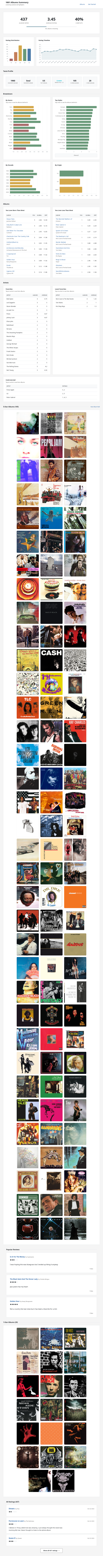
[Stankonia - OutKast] (28, 802)
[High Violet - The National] (28, 1158)
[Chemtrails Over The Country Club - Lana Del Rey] (51, 921)
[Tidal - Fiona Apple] (28, 447)
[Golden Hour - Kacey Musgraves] (28, 968)
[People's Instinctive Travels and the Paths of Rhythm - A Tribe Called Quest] (51, 423)
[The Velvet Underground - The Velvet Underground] (75, 1087)
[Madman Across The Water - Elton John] (28, 1039)
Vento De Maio (60, 254)
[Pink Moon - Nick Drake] (51, 873)
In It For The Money (17, 1257)
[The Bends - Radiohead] (28, 992)
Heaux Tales (10, 219)
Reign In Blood (60, 260)
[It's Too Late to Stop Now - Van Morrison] (51, 1229)
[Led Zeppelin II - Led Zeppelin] (75, 447)
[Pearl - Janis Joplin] (51, 1063)
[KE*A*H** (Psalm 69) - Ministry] (28, 1457)
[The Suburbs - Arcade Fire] (28, 613)
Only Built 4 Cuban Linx (14, 225)
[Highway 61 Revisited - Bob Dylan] (75, 921)
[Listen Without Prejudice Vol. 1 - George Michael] (75, 660)
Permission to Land (16, 1521)
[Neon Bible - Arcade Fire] (28, 1229)
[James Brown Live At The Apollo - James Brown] (75, 1039)
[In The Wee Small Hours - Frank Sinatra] (75, 1158)
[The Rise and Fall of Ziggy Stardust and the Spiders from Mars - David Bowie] (28, 1087)
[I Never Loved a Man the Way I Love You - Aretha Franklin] (75, 613)
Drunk (8, 265)
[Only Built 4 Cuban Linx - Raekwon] (28, 1134)
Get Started (92, 4)
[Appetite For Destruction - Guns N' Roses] (51, 1015)
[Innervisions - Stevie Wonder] (28, 494)
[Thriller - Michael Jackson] (28, 944)
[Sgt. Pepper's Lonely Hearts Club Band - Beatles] (75, 779)
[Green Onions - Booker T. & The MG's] (75, 518)
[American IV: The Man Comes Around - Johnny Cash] (51, 660)
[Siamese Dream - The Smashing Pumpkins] (75, 589)
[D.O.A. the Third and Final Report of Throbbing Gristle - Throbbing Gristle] (75, 1362)
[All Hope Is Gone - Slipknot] (75, 1410)
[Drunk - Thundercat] (28, 897)
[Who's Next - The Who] (51, 565)
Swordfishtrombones (62, 271)
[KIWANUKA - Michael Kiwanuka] (28, 1015)
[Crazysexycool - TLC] (28, 707)
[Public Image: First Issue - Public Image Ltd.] (51, 1386)
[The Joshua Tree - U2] (51, 944)
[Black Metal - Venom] (63, 1481)
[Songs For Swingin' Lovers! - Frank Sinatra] (51, 802)
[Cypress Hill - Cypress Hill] (75, 850)
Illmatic (12, 1509)
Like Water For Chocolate (15, 231)
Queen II (12, 1538)
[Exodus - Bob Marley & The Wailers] (75, 944)
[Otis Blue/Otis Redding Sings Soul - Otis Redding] (75, 542)
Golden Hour (11, 260)
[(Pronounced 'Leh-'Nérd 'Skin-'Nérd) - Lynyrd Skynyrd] (75, 873)
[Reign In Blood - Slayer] (51, 1410)
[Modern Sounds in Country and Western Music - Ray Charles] (75, 731)
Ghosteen (59, 265)
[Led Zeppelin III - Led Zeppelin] (28, 684)
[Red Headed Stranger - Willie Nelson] (28, 1181)
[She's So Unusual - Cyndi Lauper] (28, 873)
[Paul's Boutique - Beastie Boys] (51, 542)
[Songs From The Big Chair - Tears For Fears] (28, 731)
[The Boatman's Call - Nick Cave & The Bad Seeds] (51, 1362)
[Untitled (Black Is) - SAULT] (75, 755)
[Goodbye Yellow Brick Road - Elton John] (75, 423)
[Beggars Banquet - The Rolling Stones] (28, 660)
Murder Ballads (61, 242)
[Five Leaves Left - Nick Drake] (51, 1087)
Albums (82, 4)
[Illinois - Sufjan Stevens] (51, 1134)
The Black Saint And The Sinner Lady (24, 1279)
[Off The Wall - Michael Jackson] (75, 1205)
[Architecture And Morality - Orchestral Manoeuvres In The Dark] (51, 850)
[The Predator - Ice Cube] (28, 779)
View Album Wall (95, 407)
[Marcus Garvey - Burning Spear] (51, 755)
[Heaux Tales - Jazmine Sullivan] (28, 1110)
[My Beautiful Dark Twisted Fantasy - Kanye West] (51, 1039)
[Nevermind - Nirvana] (51, 518)
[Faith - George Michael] (51, 636)
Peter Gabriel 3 (61, 225)
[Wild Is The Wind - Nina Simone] (51, 1110)
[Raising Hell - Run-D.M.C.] (28, 471)
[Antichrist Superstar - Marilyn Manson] (40, 1481)
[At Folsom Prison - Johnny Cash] (51, 1205)
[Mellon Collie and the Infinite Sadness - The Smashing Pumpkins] (28, 542)
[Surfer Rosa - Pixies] (51, 1181)
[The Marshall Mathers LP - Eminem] (28, 1339)
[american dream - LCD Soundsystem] (28, 755)
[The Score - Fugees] (75, 1015)
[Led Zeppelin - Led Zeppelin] (75, 707)
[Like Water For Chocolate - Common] (28, 1205)
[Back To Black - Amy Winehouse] (75, 968)
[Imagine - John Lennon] (75, 1134)
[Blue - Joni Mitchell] (51, 779)
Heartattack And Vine (63, 248)
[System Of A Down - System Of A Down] (28, 1434)
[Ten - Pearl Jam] (51, 447)
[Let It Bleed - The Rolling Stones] (51, 589)
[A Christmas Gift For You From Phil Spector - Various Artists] (51, 494)
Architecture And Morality (15, 248)
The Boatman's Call (62, 236)
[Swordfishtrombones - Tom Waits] (75, 1339)
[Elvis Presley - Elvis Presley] (51, 992)
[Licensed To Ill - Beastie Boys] (28, 850)
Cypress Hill (10, 271)
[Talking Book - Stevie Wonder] (28, 518)
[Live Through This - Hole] (75, 1181)
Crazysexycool (11, 254)
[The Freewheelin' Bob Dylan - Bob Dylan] (28, 636)
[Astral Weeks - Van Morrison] (75, 1063)
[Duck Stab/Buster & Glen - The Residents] (28, 1386)
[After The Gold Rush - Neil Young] (75, 1229)
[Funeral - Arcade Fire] (51, 1158)
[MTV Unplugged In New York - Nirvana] (75, 802)
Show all (76, 155)
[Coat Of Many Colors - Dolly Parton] (75, 684)
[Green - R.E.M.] (51, 707)
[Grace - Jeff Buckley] (51, 731)
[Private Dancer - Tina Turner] (75, 1110)
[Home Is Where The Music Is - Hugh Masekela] (75, 992)
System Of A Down (62, 231)
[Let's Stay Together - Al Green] (51, 471)
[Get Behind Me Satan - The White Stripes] (75, 636)
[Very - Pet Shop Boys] (51, 1434)
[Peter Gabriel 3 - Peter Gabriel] (75, 1386)
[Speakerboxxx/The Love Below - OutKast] (28, 565)
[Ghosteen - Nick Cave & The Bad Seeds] (75, 1457)
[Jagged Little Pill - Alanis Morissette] (28, 423)
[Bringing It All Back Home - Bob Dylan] (75, 826)
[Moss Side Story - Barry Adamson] (28, 1410)
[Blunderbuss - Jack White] (51, 826)
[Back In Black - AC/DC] (51, 613)
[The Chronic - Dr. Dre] (51, 897)
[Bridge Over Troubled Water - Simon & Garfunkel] (75, 565)
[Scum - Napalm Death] (51, 1457)
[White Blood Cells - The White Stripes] (28, 921)
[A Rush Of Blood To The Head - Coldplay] (28, 826)
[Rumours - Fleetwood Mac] (28, 1063)
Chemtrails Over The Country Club (18, 236)
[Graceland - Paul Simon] (51, 968)
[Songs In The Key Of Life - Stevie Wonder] (28, 589)
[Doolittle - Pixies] (75, 471)
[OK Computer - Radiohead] (75, 494)
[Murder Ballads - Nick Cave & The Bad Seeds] (51, 1339)
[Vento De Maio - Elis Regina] (75, 1434)
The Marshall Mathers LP (64, 219)
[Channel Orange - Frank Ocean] (75, 897)
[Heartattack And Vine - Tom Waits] (28, 1362)
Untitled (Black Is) (12, 242)
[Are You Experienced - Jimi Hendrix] (51, 684)
